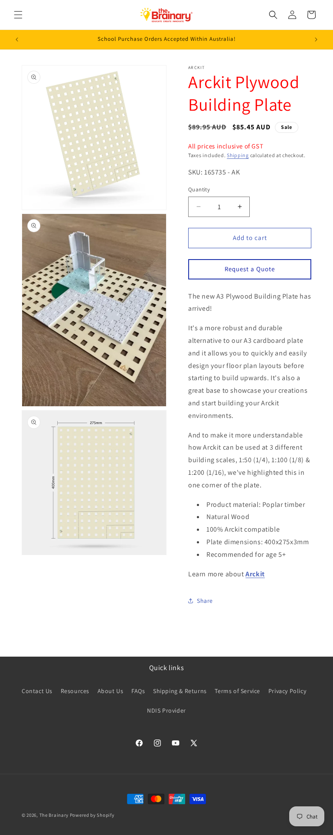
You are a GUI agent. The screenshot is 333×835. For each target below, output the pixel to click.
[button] (18, 14)
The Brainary (54, 815)
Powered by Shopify (92, 815)
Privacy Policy (287, 691)
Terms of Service (237, 691)
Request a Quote (250, 269)
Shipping (238, 155)
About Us (111, 691)
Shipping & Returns (180, 691)
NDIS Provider (166, 710)
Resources (75, 691)
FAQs (138, 691)
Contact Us (37, 691)
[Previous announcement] (16, 39)
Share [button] (205, 601)
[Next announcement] (316, 39)
